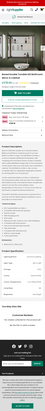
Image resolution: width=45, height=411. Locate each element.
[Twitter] (20, 346)
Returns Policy (7, 135)
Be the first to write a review (22, 325)
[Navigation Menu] (3, 10)
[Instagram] (31, 346)
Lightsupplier (14, 10)
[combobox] (31, 10)
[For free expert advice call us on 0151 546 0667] (36, 10)
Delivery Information (10, 130)
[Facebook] (14, 346)
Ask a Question (18, 108)
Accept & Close (23, 406)
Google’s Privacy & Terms (25, 392)
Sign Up (37, 363)
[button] (41, 10)
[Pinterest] (25, 346)
